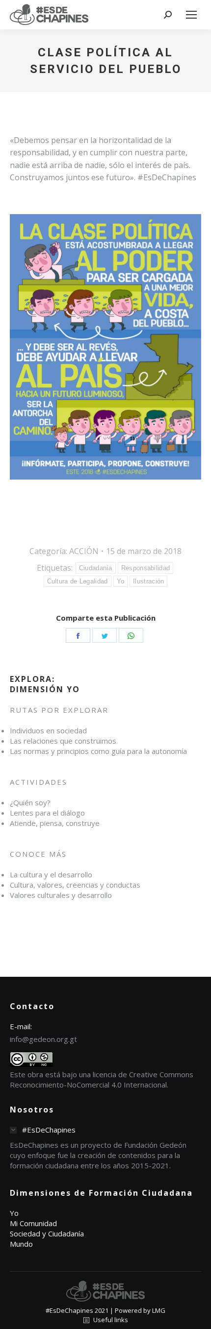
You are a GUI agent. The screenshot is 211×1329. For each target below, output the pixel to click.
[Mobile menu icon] (191, 14)
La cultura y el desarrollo (51, 874)
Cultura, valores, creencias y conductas (75, 885)
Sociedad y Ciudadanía (47, 1233)
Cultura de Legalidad (77, 581)
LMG (158, 1310)
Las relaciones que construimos (63, 741)
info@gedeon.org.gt (43, 1039)
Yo (121, 581)
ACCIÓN (84, 551)
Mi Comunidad (33, 1223)
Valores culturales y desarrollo (61, 895)
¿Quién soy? (30, 802)
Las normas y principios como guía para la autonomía (98, 751)
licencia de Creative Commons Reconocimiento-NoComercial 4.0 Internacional (101, 1079)
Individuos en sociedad (48, 730)
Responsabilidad (145, 568)
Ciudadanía (95, 568)
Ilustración (148, 581)
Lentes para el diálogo (47, 813)
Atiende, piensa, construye (55, 823)
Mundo (21, 1244)
